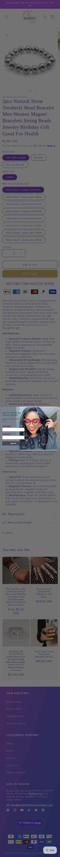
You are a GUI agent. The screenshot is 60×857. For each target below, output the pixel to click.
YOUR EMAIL (6, 434)
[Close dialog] (58, 408)
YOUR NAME (6, 426)
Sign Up (13, 443)
